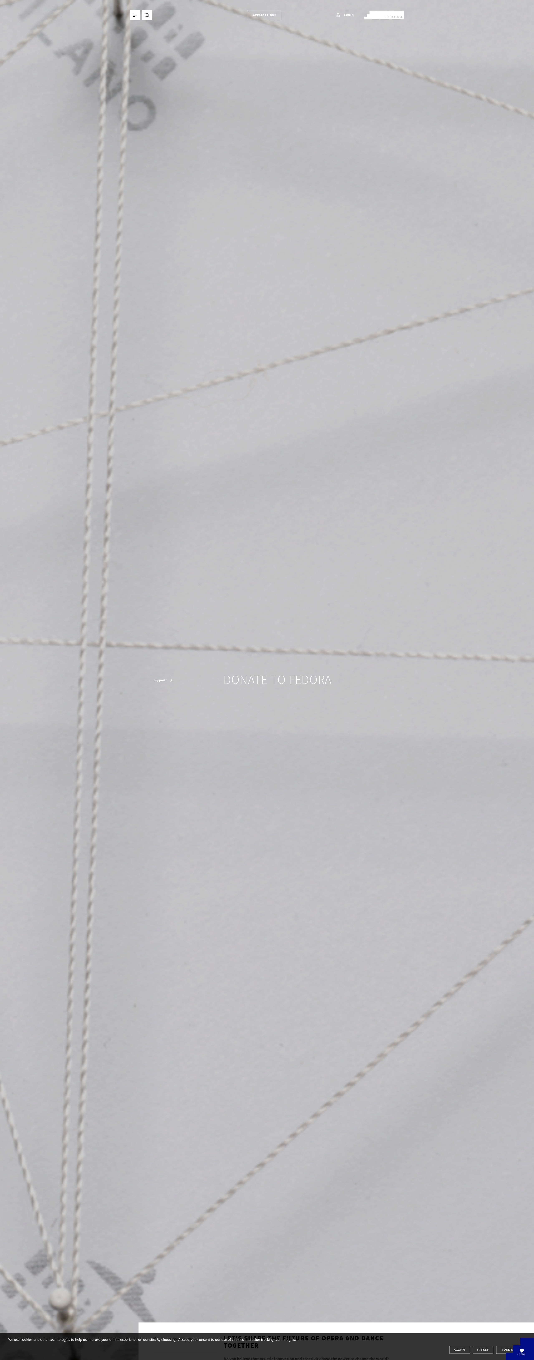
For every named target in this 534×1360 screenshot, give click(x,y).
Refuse (483, 1349)
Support (160, 680)
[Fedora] (384, 14)
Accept (460, 1349)
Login (348, 14)
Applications (265, 15)
